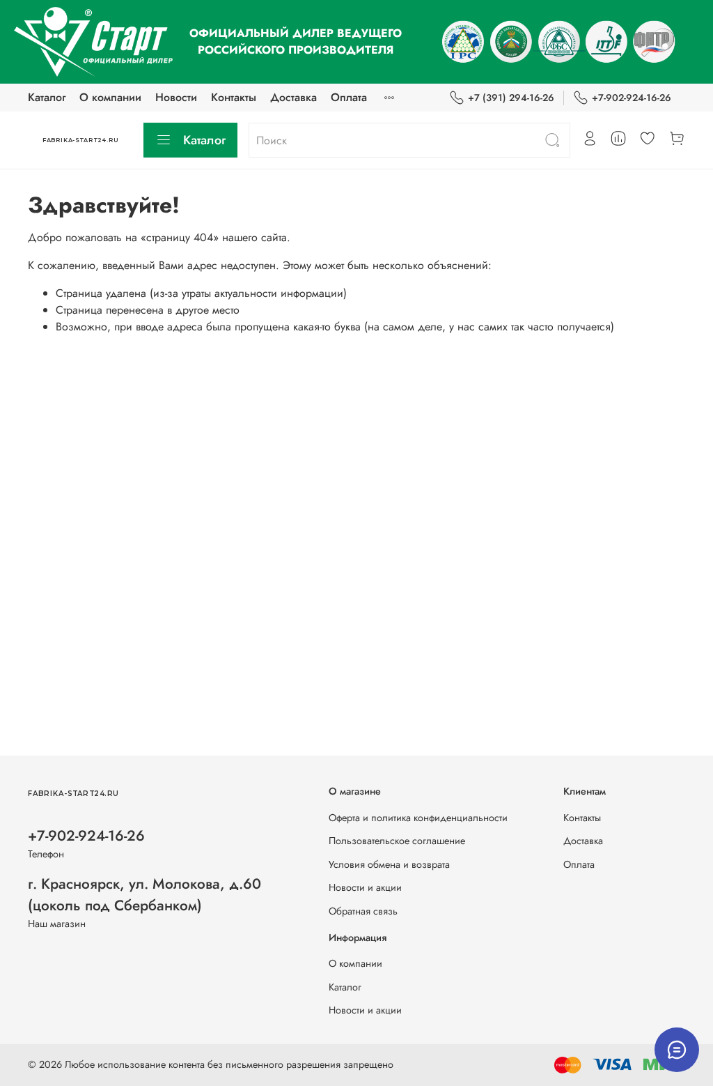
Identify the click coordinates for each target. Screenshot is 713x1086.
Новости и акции (365, 887)
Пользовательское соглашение (397, 841)
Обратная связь (363, 911)
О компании (110, 97)
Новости (176, 97)
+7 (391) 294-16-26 (511, 98)
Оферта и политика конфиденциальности (418, 818)
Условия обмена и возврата (389, 864)
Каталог (46, 97)
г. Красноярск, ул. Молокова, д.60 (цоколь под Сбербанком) (144, 894)
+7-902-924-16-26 (631, 98)
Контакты (233, 97)
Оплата (349, 97)
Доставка (293, 97)
